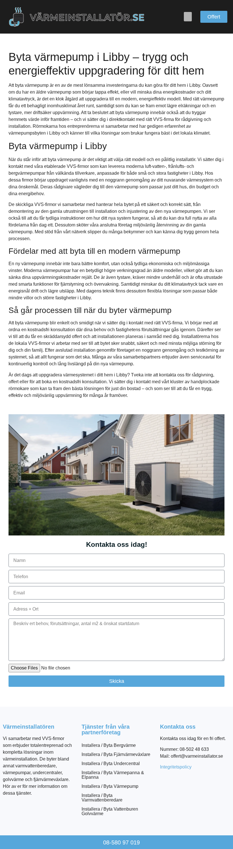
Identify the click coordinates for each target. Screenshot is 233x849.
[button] (188, 16)
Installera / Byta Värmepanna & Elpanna (113, 775)
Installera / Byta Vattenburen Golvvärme (110, 811)
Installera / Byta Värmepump (110, 786)
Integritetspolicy (176, 766)
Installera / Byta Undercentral (111, 763)
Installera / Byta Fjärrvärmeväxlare (116, 754)
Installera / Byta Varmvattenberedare (102, 797)
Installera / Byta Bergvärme (109, 745)
